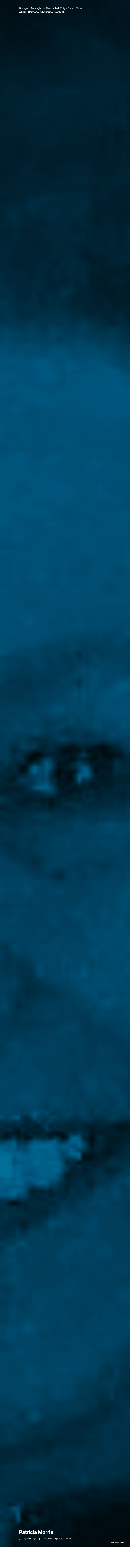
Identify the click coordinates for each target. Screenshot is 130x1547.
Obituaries (46, 11)
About (23, 11)
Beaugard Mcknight (29, 1539)
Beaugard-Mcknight (30, 8)
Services (33, 11)
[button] (117, 1543)
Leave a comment (64, 1539)
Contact (59, 11)
